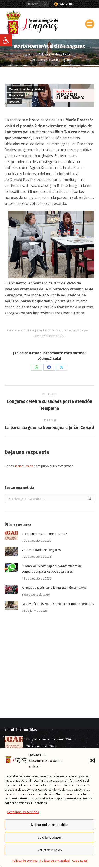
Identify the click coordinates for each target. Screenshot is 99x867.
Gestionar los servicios (23, 812)
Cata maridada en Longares (41, 550)
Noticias (14, 101)
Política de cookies (25, 861)
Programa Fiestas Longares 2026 (44, 534)
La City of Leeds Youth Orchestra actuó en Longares (58, 604)
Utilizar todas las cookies (49, 825)
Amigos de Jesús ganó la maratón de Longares (54, 588)
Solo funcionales (49, 837)
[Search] (45, 4)
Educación (16, 95)
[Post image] (11, 535)
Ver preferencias (49, 850)
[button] (6, 40)
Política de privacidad (55, 861)
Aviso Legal (79, 861)
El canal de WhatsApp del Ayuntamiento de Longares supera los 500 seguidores (52, 569)
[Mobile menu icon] (89, 23)
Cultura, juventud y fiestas (26, 89)
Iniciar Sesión (24, 466)
